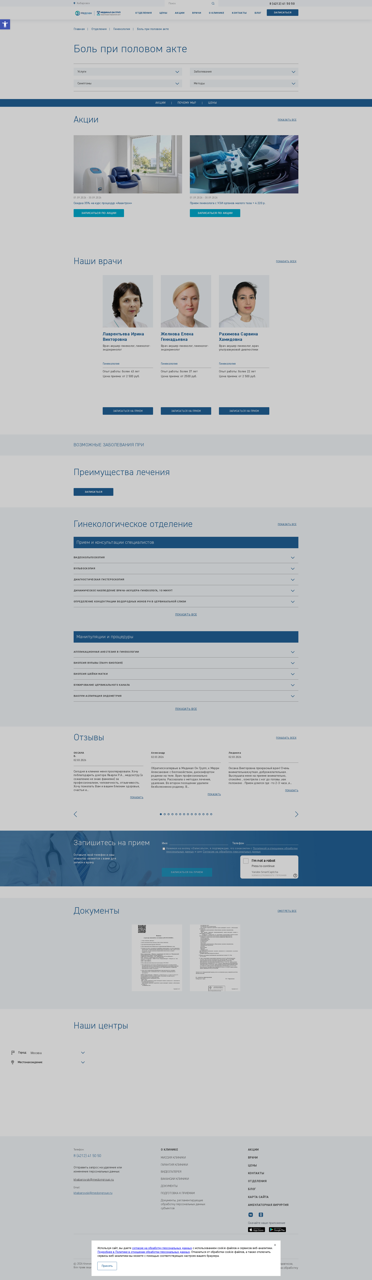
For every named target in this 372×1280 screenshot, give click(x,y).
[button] (5, 24)
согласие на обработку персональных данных (162, 1248)
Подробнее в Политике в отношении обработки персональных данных (143, 1252)
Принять (107, 1266)
